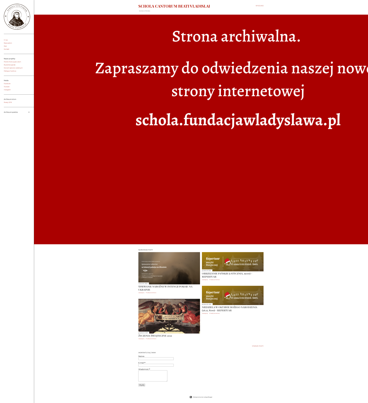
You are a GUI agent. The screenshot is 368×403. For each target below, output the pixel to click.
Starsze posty (258, 346)
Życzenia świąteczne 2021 (155, 335)
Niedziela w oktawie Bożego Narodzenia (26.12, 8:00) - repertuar (229, 309)
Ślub (5, 46)
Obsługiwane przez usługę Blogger (202, 397)
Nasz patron (8, 43)
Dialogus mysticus (10, 71)
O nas (6, 40)
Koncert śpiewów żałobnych (13, 68)
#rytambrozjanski (9, 65)
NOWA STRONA (144, 11)
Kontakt (6, 49)
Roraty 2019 (8, 102)
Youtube (6, 87)
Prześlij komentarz (151, 292)
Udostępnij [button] (141, 292)
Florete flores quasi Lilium (12, 62)
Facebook (7, 83)
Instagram (7, 90)
